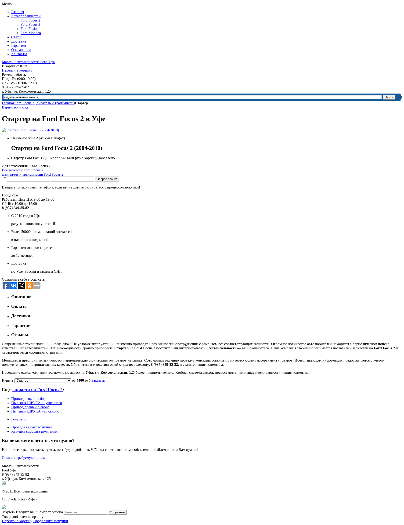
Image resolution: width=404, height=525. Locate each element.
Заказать (98, 380)
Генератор (19, 419)
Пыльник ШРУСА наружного (35, 411)
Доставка (18, 41)
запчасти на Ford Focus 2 (37, 389)
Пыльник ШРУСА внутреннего (36, 403)
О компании (21, 50)
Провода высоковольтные (31, 427)
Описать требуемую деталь (23, 458)
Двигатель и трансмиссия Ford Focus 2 (32, 174)
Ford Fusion (30, 29)
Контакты (19, 54)
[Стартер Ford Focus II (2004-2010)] (30, 130)
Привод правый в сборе (30, 407)
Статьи (16, 37)
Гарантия (18, 45)
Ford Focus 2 (30, 20)
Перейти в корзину (17, 70)
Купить (8, 380)
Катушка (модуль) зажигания (34, 431)
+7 (4, 179)
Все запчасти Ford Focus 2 (22, 170)
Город (6, 195)
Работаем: (10, 199)
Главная (17, 12)
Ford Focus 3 (30, 24)
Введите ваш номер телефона (39, 512)
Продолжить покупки (50, 521)
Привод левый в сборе (29, 399)
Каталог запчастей (26, 16)
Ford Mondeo (31, 33)
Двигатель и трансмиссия (54, 103)
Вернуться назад (15, 107)
